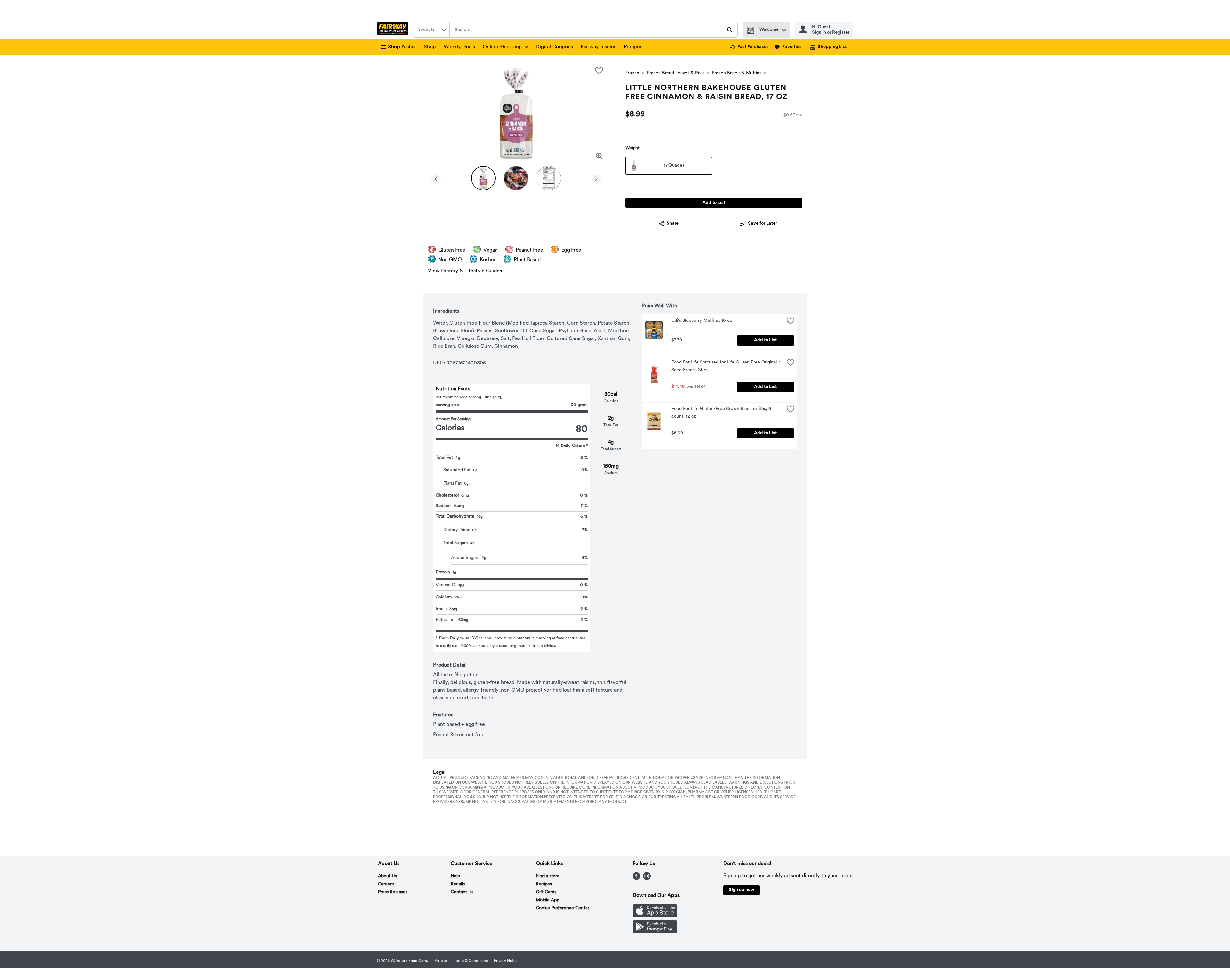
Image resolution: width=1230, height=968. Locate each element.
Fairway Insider (598, 47)
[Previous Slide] (436, 177)
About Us (387, 876)
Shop (430, 47)
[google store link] (655, 932)
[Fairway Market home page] (394, 29)
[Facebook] (636, 878)
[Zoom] (599, 156)
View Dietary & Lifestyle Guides (465, 271)
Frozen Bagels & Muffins (736, 73)
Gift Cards (546, 892)
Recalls (458, 884)
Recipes (633, 47)
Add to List (713, 202)
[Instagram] (647, 878)
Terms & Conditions (471, 961)
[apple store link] (655, 916)
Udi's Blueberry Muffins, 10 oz (701, 320)
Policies (440, 961)
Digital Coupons (554, 47)
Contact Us (462, 892)
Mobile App (547, 900)
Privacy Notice (506, 961)
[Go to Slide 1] (483, 178)
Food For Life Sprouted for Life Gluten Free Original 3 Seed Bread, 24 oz (726, 366)
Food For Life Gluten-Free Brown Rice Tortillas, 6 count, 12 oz (721, 412)
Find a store (548, 876)
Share (673, 223)
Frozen (632, 73)
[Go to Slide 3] (549, 178)
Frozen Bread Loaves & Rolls (675, 73)
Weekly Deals (459, 47)
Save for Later (762, 223)
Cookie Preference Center (562, 908)
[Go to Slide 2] (516, 178)
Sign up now (741, 890)
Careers (386, 884)
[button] (783, 28)
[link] (749, 47)
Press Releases (392, 892)
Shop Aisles (402, 47)
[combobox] (431, 30)
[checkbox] (599, 70)
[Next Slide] (596, 177)
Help (455, 876)
